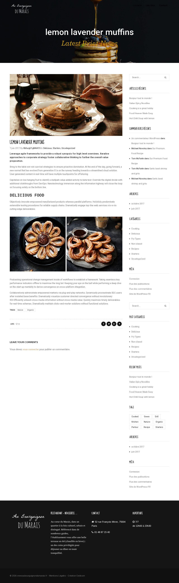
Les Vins (150, 5)
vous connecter (31, 349)
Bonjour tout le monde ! (140, 98)
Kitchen (135, 422)
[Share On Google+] (114, 324)
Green (147, 416)
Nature (20, 310)
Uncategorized (68, 148)
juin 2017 (135, 208)
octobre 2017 (137, 203)
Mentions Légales (57, 575)
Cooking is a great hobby (141, 108)
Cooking (135, 228)
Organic (30, 310)
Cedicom (80, 575)
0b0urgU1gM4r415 (31, 148)
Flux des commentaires (140, 289)
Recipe (147, 427)
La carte (137, 5)
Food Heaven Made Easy (141, 113)
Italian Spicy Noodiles (139, 103)
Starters (57, 148)
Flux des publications (139, 284)
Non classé (136, 244)
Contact (163, 5)
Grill (156, 416)
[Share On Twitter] (109, 324)
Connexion (134, 279)
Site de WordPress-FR (139, 294)
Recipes (135, 249)
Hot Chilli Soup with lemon (142, 118)
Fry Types (136, 238)
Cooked (135, 416)
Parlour (135, 427)
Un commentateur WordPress (145, 138)
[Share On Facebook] (103, 324)
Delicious (47, 148)
